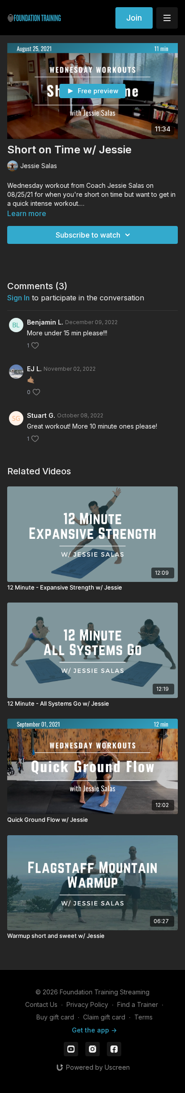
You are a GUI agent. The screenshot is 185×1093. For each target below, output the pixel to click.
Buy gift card (55, 1017)
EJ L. (34, 369)
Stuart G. (41, 415)
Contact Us (41, 1004)
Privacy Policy (87, 1004)
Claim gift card (104, 1017)
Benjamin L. (45, 322)
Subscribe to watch (88, 234)
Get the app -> (94, 1030)
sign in (18, 297)
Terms (143, 1017)
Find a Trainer (137, 1004)
